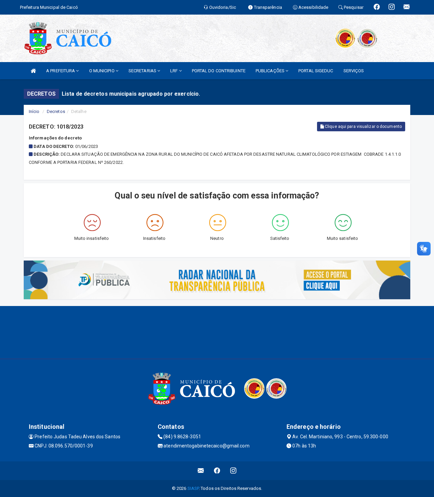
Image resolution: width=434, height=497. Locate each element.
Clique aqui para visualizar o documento (363, 126)
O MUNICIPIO (102, 70)
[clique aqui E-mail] (201, 471)
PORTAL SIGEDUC (315, 70)
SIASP (193, 488)
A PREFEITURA (61, 70)
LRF (174, 70)
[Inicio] (33, 70)
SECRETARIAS (143, 70)
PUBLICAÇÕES (270, 70)
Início (34, 111)
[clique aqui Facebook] (217, 471)
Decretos (56, 111)
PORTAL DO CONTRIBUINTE (218, 70)
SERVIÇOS (353, 70)
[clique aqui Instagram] (233, 471)
